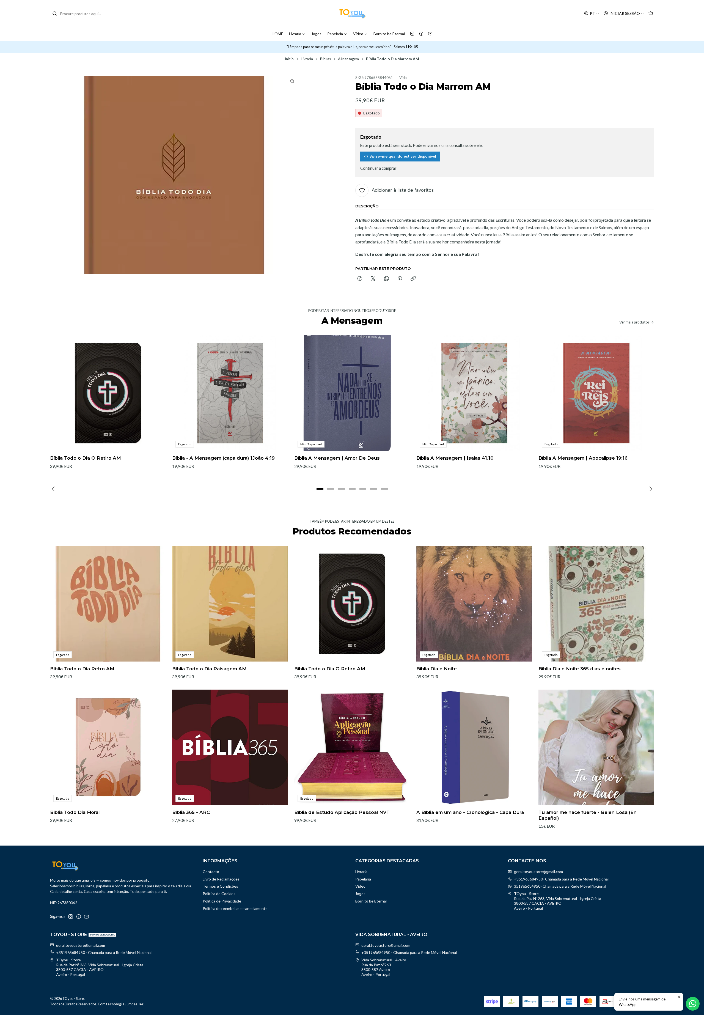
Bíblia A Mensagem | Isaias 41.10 (455, 458)
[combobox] (80, 13)
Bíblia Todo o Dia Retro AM (82, 668)
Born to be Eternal (389, 33)
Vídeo (358, 33)
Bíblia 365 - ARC (191, 812)
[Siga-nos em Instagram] (412, 34)
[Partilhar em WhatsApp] (386, 279)
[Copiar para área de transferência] (413, 279)
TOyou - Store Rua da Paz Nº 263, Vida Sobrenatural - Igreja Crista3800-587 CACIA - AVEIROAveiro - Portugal (557, 900)
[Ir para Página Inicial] (352, 13)
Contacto (211, 871)
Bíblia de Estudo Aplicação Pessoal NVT (342, 812)
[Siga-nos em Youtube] (430, 34)
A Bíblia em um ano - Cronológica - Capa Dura (470, 812)
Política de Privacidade (222, 901)
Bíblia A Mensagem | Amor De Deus (337, 458)
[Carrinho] (650, 14)
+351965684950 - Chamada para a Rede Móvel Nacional (104, 952)
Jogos (316, 33)
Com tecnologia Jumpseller (120, 1004)
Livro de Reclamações (221, 879)
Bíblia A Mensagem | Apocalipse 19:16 (583, 458)
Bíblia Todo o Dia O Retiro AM (85, 458)
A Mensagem (348, 59)
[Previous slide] (54, 489)
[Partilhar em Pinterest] (400, 279)
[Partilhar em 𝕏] (373, 279)
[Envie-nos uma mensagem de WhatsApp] (693, 1004)
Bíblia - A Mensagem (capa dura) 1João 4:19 (223, 458)
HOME (277, 33)
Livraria (295, 33)
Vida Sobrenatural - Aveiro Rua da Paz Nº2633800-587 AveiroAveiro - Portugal (383, 967)
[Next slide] (650, 489)
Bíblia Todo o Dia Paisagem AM (209, 668)
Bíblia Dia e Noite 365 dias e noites (579, 668)
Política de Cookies (219, 893)
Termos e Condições (220, 886)
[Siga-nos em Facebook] (421, 34)
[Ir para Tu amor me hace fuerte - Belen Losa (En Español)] (596, 747)
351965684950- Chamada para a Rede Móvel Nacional (560, 886)
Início (289, 59)
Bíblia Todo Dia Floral (75, 812)
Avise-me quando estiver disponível (403, 156)
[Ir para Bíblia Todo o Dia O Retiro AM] (108, 393)
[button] (320, 489)
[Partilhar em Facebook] (359, 279)
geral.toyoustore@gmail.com (538, 871)
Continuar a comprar (378, 168)
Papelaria (335, 33)
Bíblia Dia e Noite (436, 668)
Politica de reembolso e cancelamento (235, 908)
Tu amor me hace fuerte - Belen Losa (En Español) (587, 815)
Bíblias (325, 59)
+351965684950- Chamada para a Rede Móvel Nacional (561, 879)
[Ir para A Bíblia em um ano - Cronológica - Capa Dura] (474, 747)
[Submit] (54, 13)
